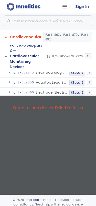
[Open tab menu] (64, 6)
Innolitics (32, 200)
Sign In (82, 6)
